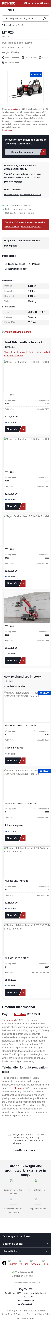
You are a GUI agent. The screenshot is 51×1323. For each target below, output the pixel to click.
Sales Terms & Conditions (35, 1310)
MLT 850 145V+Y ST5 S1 (16, 881)
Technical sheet (31, 58)
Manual (45, 58)
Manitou (14, 109)
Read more (7, 130)
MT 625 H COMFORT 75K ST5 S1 (20, 726)
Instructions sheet (12, 62)
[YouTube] (23, 1262)
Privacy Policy (43, 1314)
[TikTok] (45, 1262)
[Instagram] (35, 1262)
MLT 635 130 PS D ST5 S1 (17, 958)
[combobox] (21, 18)
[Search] (44, 18)
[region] (25, 87)
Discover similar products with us (22, 194)
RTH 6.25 (9, 472)
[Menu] (8, 10)
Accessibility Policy (25, 1318)
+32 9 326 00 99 (33, 3)
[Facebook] (4, 1262)
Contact (46, 3)
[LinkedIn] (12, 1262)
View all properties (12, 58)
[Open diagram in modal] (16, 332)
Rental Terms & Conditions (13, 1314)
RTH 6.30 (9, 395)
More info (12, 429)
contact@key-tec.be (31, 227)
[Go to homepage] (9, 3)
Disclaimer (31, 1314)
